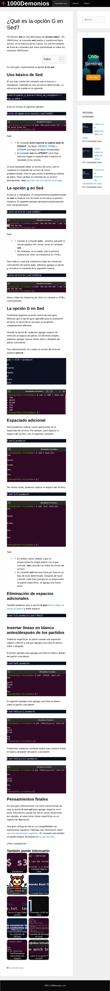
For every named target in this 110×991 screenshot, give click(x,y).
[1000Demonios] (4, 3)
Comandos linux (61, 3)
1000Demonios (28, 3)
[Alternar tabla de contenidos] (60, 59)
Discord (75, 3)
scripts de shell (46, 836)
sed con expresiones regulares (22, 833)
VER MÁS (93, 77)
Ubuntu (86, 3)
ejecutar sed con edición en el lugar (44, 180)
